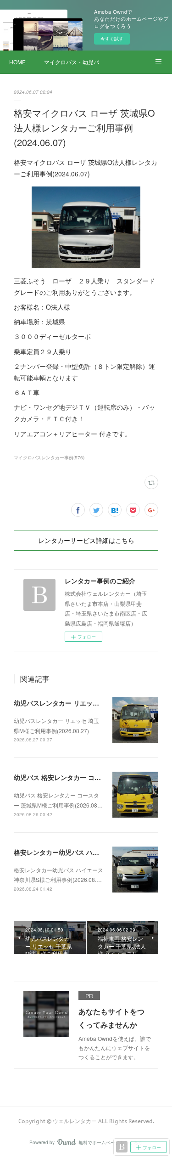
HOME (17, 62)
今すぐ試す (111, 38)
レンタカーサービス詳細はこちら (86, 541)
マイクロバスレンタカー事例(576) (49, 457)
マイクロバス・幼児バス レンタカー (71, 62)
